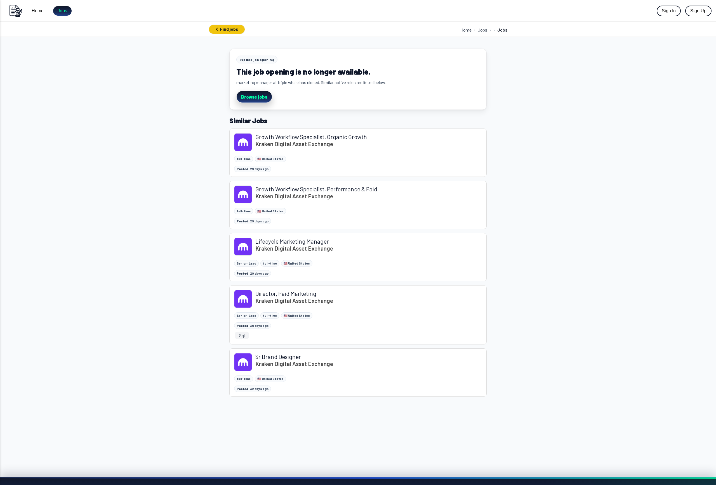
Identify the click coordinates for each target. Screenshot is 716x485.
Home (38, 10)
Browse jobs (254, 96)
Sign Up (698, 10)
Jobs (62, 10)
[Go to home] (15, 10)
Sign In (669, 10)
